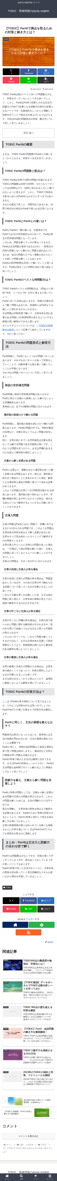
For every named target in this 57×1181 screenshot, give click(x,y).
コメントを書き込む (28, 1136)
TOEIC (8, 887)
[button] (45, 80)
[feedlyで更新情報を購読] (42, 925)
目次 (26, 133)
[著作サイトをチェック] (15, 925)
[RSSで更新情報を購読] (28, 932)
